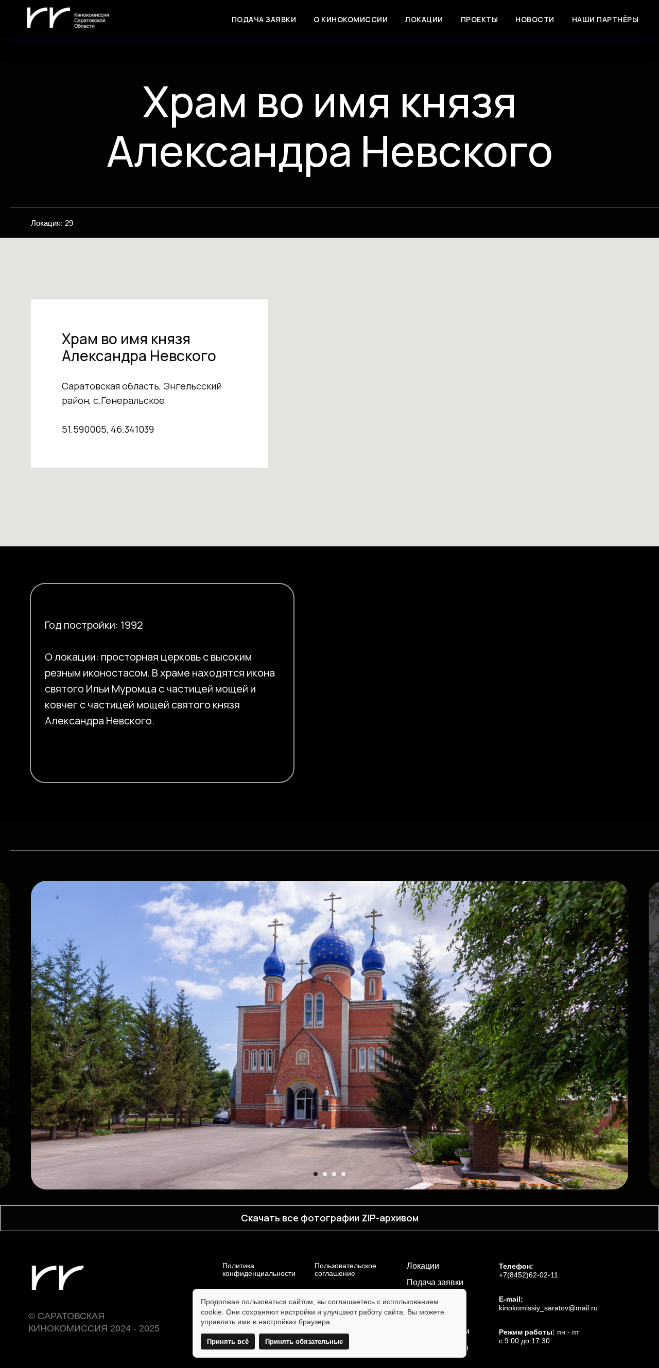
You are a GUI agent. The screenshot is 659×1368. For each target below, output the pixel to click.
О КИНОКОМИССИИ (351, 19)
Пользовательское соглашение (345, 1269)
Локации (423, 1266)
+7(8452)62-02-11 (528, 1275)
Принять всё (228, 1341)
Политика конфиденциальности (259, 1269)
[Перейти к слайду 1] (316, 1174)
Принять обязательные (304, 1341)
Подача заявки (435, 1282)
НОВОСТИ (534, 19)
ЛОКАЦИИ (424, 19)
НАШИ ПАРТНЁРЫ (605, 19)
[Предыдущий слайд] (19, 1035)
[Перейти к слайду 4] (343, 1174)
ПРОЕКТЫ (479, 19)
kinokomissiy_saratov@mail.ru (548, 1308)
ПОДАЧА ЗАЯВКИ (264, 19)
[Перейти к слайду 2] (325, 1174)
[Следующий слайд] (639, 1035)
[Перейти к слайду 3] (334, 1174)
